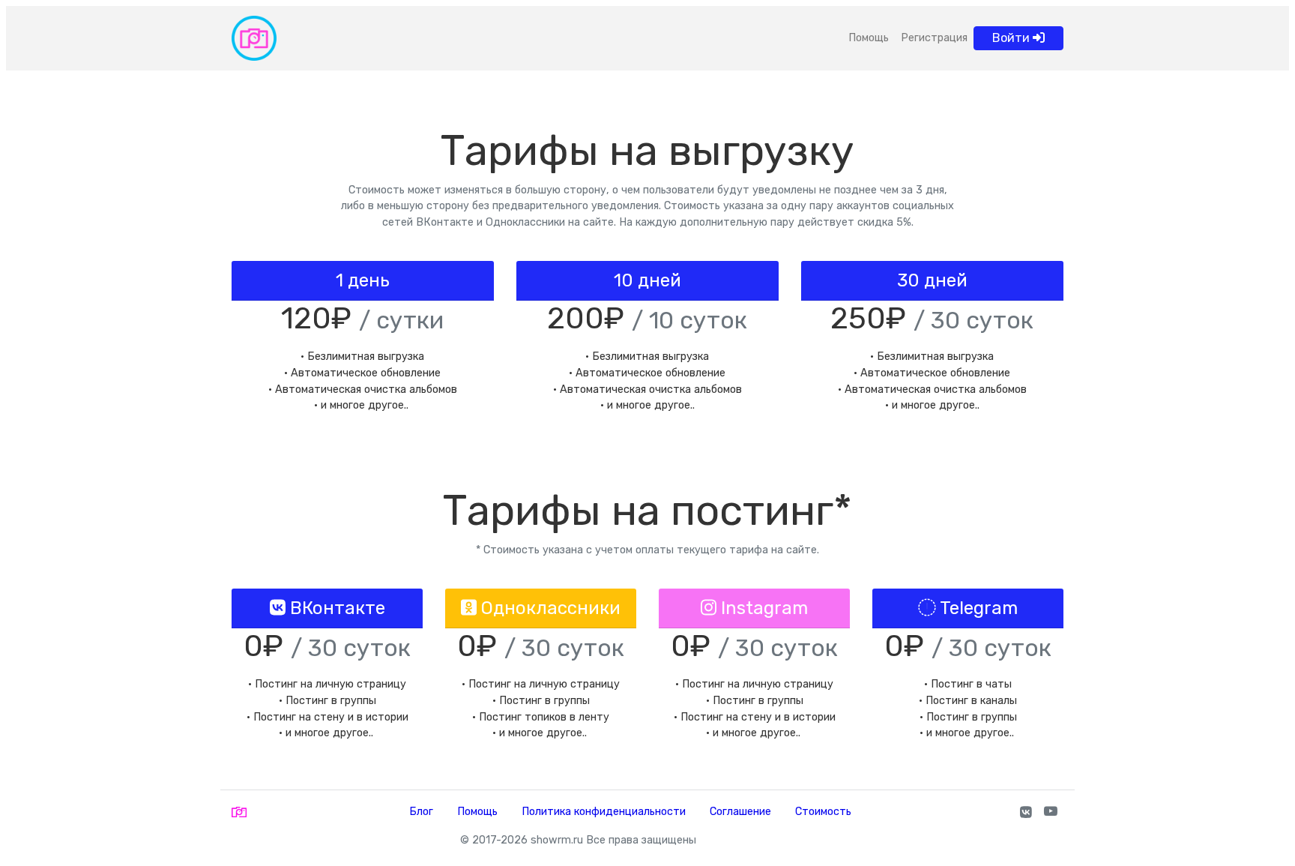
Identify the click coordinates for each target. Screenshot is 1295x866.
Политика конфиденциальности (604, 811)
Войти (1012, 38)
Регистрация (934, 37)
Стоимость (823, 811)
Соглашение (740, 811)
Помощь (868, 37)
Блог (421, 811)
